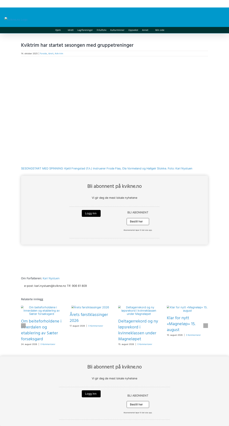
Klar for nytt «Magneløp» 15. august (181, 324)
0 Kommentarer (48, 344)
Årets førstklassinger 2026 (89, 317)
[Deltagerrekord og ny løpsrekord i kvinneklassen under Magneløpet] (138, 307)
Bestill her (137, 221)
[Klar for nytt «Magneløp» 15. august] (187, 307)
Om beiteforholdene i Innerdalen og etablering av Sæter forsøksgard (41, 330)
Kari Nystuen (51, 278)
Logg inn (91, 213)
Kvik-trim (59, 53)
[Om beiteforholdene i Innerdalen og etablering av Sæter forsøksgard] (41, 307)
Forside (43, 53)
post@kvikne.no (217, 3)
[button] (169, 30)
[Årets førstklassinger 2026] (90, 307)
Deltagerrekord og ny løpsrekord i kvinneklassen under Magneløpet (138, 330)
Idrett (51, 53)
